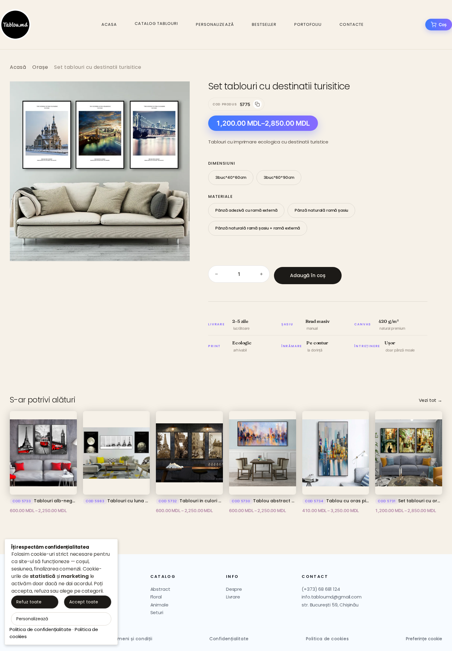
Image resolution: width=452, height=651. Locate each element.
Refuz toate (29, 602)
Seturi (156, 612)
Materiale (220, 196)
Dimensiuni (221, 163)
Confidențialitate (229, 639)
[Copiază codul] (257, 104)
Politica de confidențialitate (40, 629)
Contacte (351, 24)
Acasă (18, 67)
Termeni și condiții (131, 639)
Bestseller (264, 24)
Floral (156, 597)
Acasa (109, 24)
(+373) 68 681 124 (321, 589)
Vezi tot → (430, 400)
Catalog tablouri (156, 23)
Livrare (233, 597)
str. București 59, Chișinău (330, 605)
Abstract (160, 589)
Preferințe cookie (424, 639)
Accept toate (83, 602)
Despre (234, 589)
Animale (159, 605)
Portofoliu (308, 24)
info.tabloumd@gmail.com (331, 597)
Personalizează (215, 24)
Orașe (40, 67)
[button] (178, 92)
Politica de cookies (327, 639)
